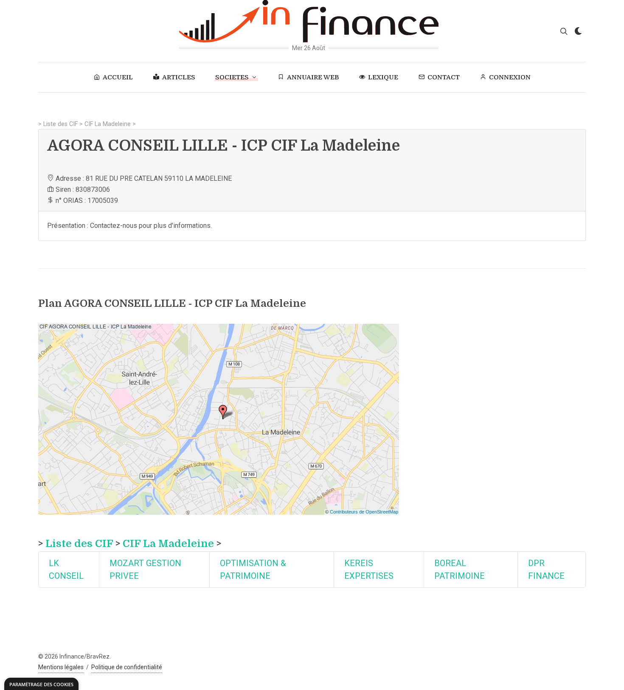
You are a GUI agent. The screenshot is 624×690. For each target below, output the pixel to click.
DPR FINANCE (546, 569)
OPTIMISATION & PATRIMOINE (253, 569)
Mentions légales (61, 667)
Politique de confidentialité (126, 667)
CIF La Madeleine (107, 124)
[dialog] (41, 684)
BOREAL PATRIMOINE (459, 569)
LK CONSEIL (66, 569)
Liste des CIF (60, 124)
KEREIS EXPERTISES (369, 569)
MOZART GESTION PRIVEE (145, 569)
